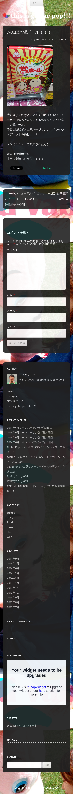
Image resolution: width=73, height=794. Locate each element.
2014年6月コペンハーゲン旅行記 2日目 (30, 437)
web (9, 537)
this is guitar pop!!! (29, 787)
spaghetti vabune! (46, 379)
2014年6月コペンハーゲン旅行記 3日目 (30, 432)
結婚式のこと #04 (17, 476)
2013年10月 (14, 592)
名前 (11, 295)
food (43, 39)
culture (11, 512)
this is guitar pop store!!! (21, 406)
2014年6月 (13, 568)
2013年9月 (13, 597)
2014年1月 (13, 583)
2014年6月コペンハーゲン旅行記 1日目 (30, 442)
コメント (12, 250)
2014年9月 (13, 558)
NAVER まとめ (15, 401)
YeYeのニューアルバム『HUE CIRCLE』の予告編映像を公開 (20, 199)
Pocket (47, 168)
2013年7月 (13, 607)
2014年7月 (13, 563)
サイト (11, 326)
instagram (13, 396)
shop (10, 532)
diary (10, 517)
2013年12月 (14, 588)
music (10, 527)
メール (12, 310)
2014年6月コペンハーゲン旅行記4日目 (29, 427)
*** (66, 791)
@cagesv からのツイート (22, 725)
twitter (11, 391)
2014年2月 (13, 578)
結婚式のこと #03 (17, 481)
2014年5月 (13, 573)
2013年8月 (13, 602)
